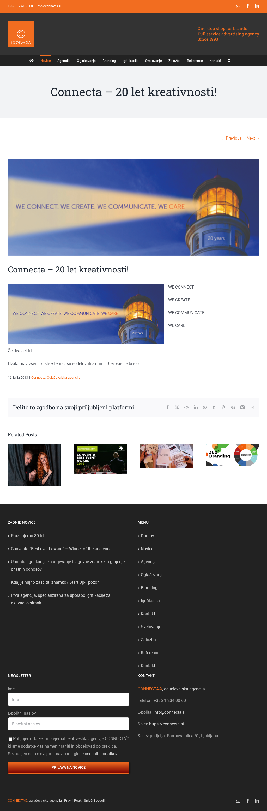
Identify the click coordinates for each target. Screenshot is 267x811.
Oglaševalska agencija (63, 377)
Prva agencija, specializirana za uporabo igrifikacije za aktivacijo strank (61, 599)
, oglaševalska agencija (171, 689)
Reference (150, 652)
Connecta (38, 377)
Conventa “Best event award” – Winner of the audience (61, 548)
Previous (234, 138)
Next (251, 138)
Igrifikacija (150, 600)
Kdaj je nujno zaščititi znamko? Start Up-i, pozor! (55, 582)
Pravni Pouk (73, 800)
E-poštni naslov (22, 713)
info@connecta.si (49, 6)
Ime (11, 689)
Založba (148, 639)
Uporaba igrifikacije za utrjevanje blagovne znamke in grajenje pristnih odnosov (68, 565)
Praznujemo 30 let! (28, 535)
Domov (147, 535)
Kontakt (148, 613)
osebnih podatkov (101, 753)
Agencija (149, 561)
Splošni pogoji (94, 800)
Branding (149, 587)
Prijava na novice (69, 767)
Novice (147, 548)
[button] (229, 60)
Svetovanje (151, 626)
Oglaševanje (152, 574)
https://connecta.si (166, 723)
